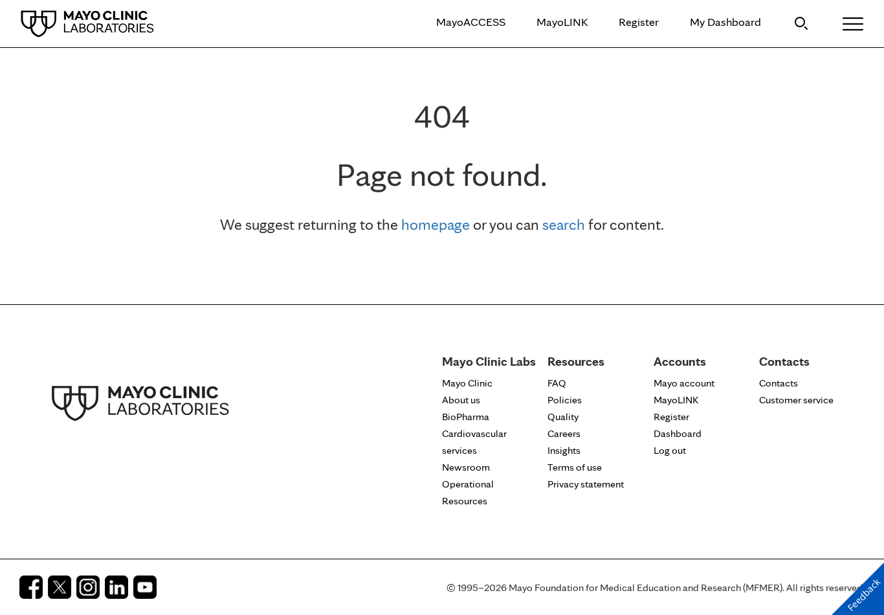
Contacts (778, 383)
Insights (563, 450)
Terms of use (574, 467)
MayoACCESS (470, 21)
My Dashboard (725, 21)
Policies (564, 400)
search (563, 224)
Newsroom (466, 467)
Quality (563, 416)
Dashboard (678, 433)
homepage (435, 224)
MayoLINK (562, 21)
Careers (563, 433)
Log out (670, 450)
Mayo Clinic (467, 383)
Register (639, 21)
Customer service (796, 400)
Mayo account (684, 383)
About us (461, 400)
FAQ (556, 383)
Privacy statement (585, 484)
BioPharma (465, 416)
